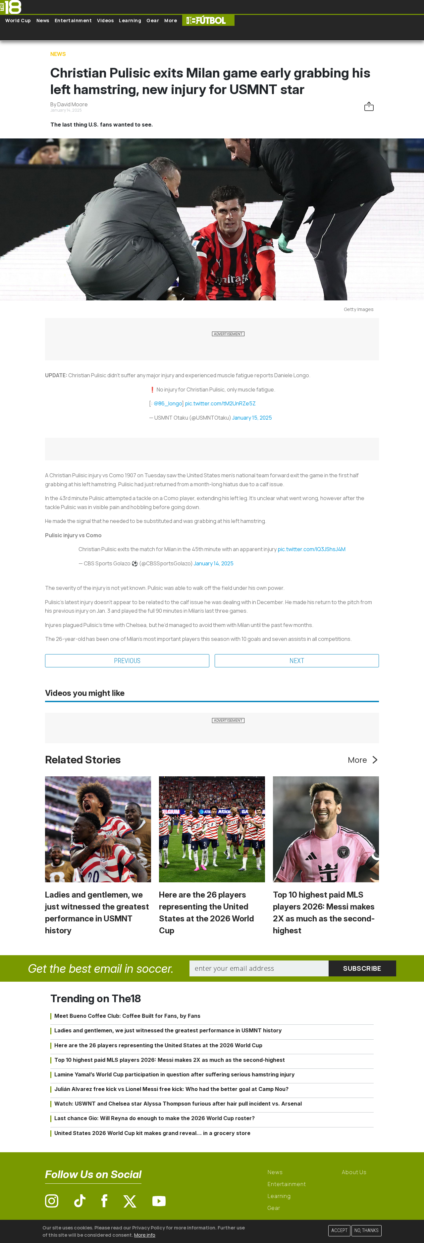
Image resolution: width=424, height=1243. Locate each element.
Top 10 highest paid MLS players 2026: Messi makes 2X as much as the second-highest (169, 1060)
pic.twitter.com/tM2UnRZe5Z (220, 403)
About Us (354, 1172)
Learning (130, 20)
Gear (152, 20)
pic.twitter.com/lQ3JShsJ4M (311, 549)
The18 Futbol (208, 20)
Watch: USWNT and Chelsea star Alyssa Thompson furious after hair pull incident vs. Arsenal (178, 1103)
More (170, 20)
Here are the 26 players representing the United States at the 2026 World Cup (158, 1045)
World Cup (18, 20)
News (42, 20)
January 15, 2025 (252, 417)
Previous (127, 661)
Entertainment (73, 20)
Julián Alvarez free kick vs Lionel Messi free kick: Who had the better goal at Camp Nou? (171, 1089)
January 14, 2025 (214, 563)
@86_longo (168, 403)
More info (144, 1234)
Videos (105, 20)
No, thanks (366, 1230)
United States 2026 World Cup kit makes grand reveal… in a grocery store (152, 1133)
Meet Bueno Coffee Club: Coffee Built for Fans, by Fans (127, 1015)
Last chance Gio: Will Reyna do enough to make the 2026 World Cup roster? (154, 1118)
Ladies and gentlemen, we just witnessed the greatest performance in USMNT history (168, 1030)
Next (297, 661)
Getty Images (359, 309)
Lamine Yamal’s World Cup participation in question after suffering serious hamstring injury (174, 1074)
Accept (339, 1230)
